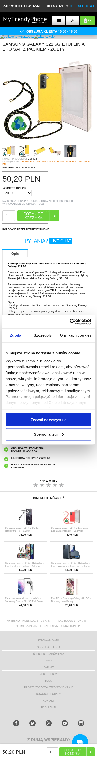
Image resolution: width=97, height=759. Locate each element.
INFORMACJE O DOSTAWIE (18, 167)
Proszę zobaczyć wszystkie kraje (48, 687)
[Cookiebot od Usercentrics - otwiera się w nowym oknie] (69, 321)
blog (48, 680)
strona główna (48, 640)
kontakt (48, 700)
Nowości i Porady (48, 694)
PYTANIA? (48, 240)
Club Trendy (48, 674)
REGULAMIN (48, 707)
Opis (15, 253)
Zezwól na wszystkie (48, 420)
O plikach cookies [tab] (75, 335)
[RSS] (49, 723)
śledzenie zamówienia (48, 654)
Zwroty (48, 667)
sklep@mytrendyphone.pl (62, 625)
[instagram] (81, 723)
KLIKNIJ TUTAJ (82, 6)
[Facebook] (16, 723)
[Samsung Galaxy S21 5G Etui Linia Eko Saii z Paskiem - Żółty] (47, 143)
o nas (48, 660)
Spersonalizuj (46, 434)
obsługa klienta (48, 647)
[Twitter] (32, 723)
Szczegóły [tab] (43, 335)
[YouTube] (65, 723)
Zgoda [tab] (15, 335)
